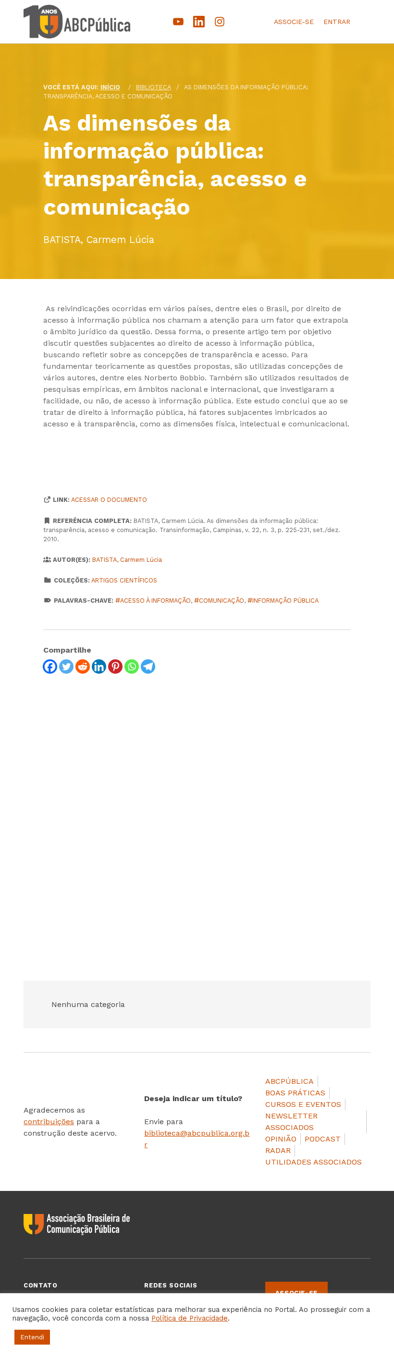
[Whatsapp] (131, 666)
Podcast (323, 1138)
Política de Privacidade (189, 1318)
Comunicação (221, 600)
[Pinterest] (115, 666)
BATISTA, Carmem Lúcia (127, 559)
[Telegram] (148, 666)
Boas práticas (295, 1092)
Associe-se (294, 21)
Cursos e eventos (303, 1104)
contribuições (49, 1121)
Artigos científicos (124, 580)
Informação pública (285, 600)
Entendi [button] (32, 1337)
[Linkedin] (99, 666)
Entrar (336, 21)
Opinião (280, 1138)
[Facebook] (50, 666)
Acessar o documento (109, 499)
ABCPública (289, 1081)
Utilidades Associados (313, 1161)
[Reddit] (82, 666)
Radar (278, 1150)
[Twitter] (66, 666)
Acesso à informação (155, 600)
